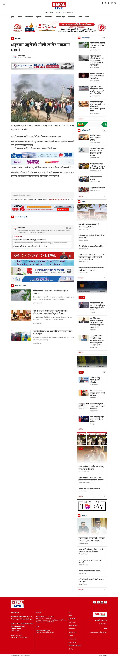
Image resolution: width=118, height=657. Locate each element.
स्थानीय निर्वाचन (72, 642)
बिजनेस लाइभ (48, 17)
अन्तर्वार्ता (82, 297)
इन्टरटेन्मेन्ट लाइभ (60, 17)
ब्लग (81, 449)
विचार (81, 372)
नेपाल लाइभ (21, 56)
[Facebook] (102, 3)
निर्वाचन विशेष (29, 17)
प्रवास (80, 17)
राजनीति (20, 17)
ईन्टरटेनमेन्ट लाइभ (73, 625)
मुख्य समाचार (72, 619)
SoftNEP (105, 656)
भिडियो (87, 17)
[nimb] (42, 155)
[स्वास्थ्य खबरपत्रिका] (96, 615)
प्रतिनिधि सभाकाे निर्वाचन (75, 646)
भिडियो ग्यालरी (86, 130)
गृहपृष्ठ (70, 615)
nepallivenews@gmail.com (57, 199)
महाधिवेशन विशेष (73, 632)
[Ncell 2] (42, 162)
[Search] (115, 3)
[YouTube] (108, 3)
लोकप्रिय (84, 515)
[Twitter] (105, 3)
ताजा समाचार (85, 38)
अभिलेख (71, 636)
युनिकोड (71, 649)
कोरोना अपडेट (72, 639)
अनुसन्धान (38, 17)
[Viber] (112, 3)
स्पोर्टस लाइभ (71, 17)
